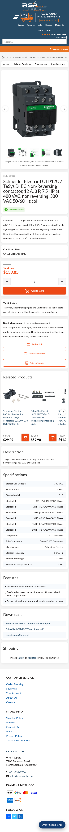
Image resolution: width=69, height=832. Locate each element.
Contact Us (12, 726)
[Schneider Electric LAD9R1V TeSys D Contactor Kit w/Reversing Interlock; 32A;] (43, 396)
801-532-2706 (17, 772)
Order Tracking (14, 684)
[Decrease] (7, 281)
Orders (21, 25)
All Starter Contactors (56, 57)
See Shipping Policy (49, 20)
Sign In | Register (45, 30)
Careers (10, 702)
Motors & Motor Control (16, 57)
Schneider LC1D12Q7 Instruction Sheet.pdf (28, 623)
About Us (11, 697)
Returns (10, 722)
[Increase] (62, 281)
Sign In (20, 657)
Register (31, 657)
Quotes (48, 25)
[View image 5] (57, 153)
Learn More (60, 37)
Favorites (31, 25)
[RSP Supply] (34, 6)
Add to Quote (37, 362)
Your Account (13, 693)
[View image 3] (34, 153)
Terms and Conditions (18, 740)
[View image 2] (23, 153)
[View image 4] (46, 153)
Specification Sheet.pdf (17, 635)
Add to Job (37, 344)
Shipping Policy (14, 717)
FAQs (9, 731)
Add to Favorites (37, 353)
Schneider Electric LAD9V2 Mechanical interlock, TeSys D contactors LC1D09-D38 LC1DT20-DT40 (15, 417)
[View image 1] (11, 153)
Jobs (40, 25)
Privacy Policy (14, 735)
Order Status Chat (52, 824)
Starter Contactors (37, 57)
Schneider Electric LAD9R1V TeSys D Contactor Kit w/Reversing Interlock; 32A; (42, 417)
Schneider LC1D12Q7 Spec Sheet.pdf (24, 629)
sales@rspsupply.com (21, 775)
